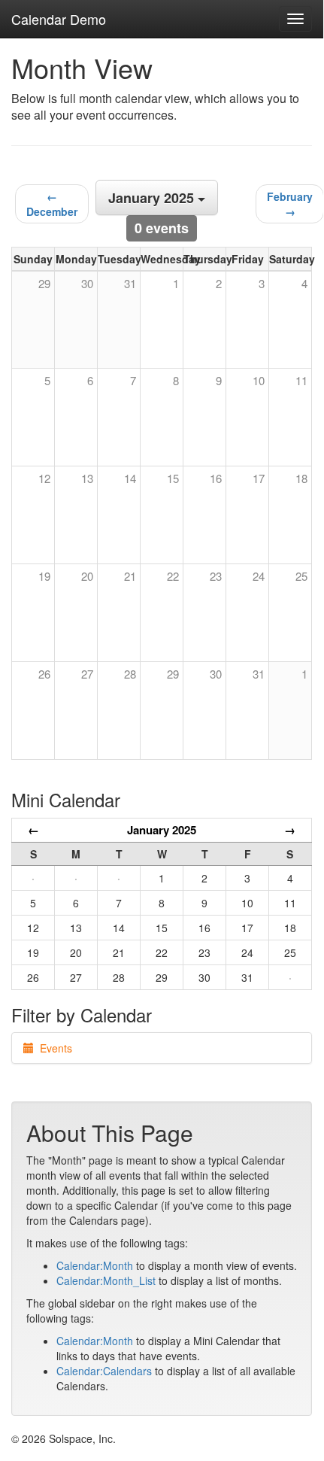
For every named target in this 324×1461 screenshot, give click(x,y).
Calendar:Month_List (106, 1280)
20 (87, 576)
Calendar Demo (58, 19)
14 (130, 478)
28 (130, 674)
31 (259, 674)
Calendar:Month (94, 1265)
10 (259, 380)
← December (51, 204)
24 (259, 576)
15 (173, 478)
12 (44, 478)
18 (301, 478)
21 (130, 576)
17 (259, 478)
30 (216, 674)
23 (216, 576)
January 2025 (161, 830)
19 (44, 576)
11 (301, 380)
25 (301, 576)
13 (87, 478)
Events (53, 1048)
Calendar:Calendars (104, 1370)
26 (44, 674)
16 (216, 478)
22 (173, 576)
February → (290, 204)
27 (87, 674)
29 (173, 674)
